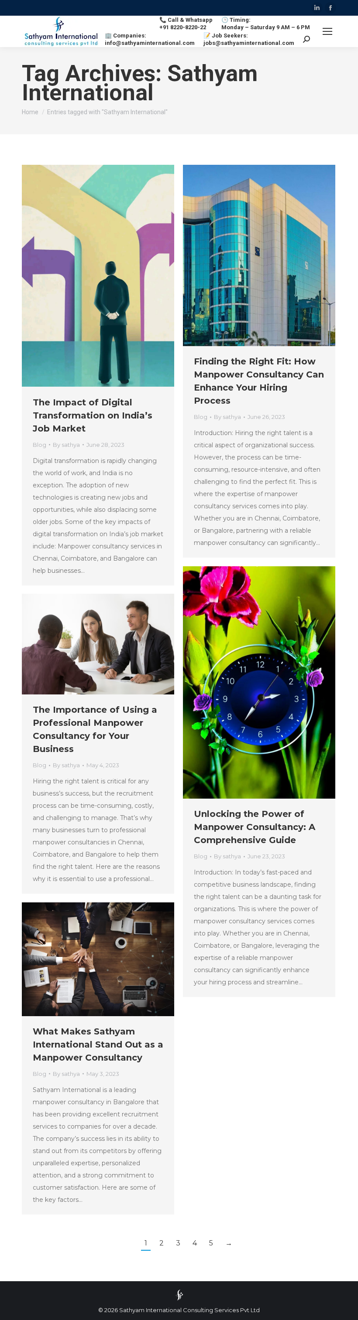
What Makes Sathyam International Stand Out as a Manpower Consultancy (98, 1044)
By (66, 444)
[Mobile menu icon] (327, 31)
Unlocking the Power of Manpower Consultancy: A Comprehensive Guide (254, 827)
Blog (39, 444)
